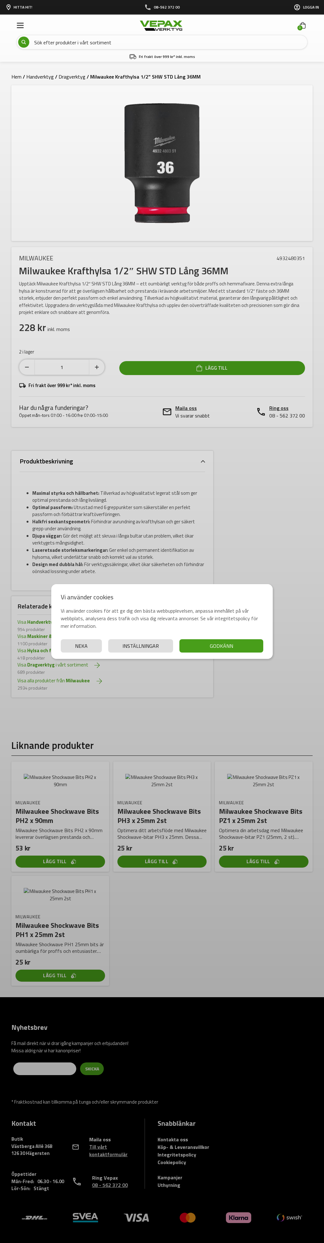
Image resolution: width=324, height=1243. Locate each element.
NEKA (81, 646)
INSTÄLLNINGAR (140, 646)
